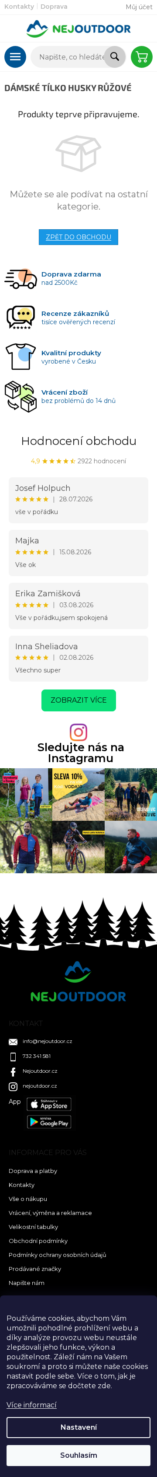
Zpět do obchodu (78, 237)
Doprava (54, 6)
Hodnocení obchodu (79, 441)
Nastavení (79, 1427)
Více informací (32, 1405)
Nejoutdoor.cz (40, 1071)
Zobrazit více (79, 700)
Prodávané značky (35, 1268)
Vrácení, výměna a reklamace (50, 1212)
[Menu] (15, 57)
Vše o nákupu (28, 1198)
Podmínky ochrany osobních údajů (57, 1254)
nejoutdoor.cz (40, 1085)
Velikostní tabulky (33, 1226)
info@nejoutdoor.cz (47, 1041)
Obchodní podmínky (38, 1240)
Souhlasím (78, 1455)
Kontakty (19, 6)
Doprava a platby (33, 1170)
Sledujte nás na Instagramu (81, 753)
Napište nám (26, 1282)
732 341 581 (37, 1056)
